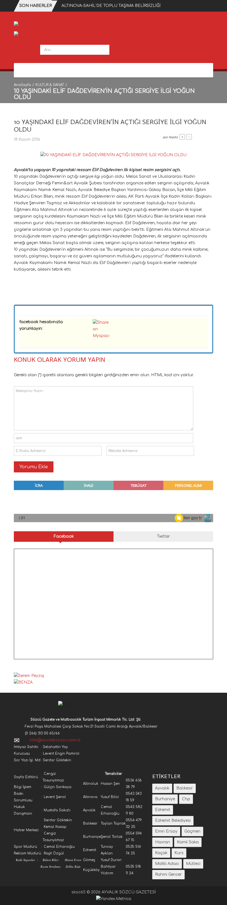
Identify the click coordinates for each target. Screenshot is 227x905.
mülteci (193, 864)
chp (186, 799)
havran (162, 842)
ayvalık (162, 788)
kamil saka (188, 842)
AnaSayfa (22, 85)
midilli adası (167, 864)
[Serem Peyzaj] (29, 34)
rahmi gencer (168, 874)
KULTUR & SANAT (49, 85)
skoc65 (78, 892)
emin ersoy (166, 831)
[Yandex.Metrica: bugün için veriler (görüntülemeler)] (113, 899)
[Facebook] (21, 70)
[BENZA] (23, 682)
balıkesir (184, 788)
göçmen (192, 831)
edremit (162, 810)
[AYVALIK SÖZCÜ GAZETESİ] (43, 26)
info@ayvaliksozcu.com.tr (55, 740)
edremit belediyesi (173, 820)
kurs (179, 853)
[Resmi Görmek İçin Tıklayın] (113, 155)
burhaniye (165, 799)
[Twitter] (29, 70)
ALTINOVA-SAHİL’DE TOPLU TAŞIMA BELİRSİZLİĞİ (111, 6)
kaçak (161, 853)
